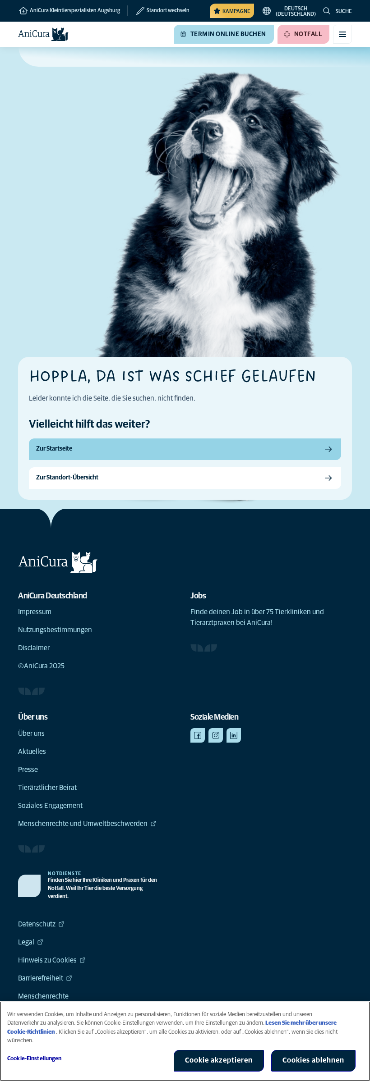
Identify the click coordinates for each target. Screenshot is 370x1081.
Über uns (31, 733)
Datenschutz (37, 924)
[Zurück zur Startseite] (43, 34)
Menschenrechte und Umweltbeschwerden (83, 823)
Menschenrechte (43, 996)
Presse (28, 769)
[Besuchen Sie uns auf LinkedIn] (234, 735)
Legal (26, 942)
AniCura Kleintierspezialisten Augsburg (74, 11)
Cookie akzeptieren (219, 1060)
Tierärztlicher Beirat (47, 787)
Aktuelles (32, 751)
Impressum (34, 612)
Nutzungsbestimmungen (55, 630)
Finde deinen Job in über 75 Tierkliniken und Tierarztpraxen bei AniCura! (257, 617)
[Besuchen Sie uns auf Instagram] (215, 735)
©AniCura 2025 (41, 666)
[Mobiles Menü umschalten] (342, 34)
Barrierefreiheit (40, 978)
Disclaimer (34, 648)
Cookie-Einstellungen (34, 1059)
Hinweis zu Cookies (47, 960)
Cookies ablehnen (313, 1060)
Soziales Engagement (50, 805)
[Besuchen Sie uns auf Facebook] (197, 735)
